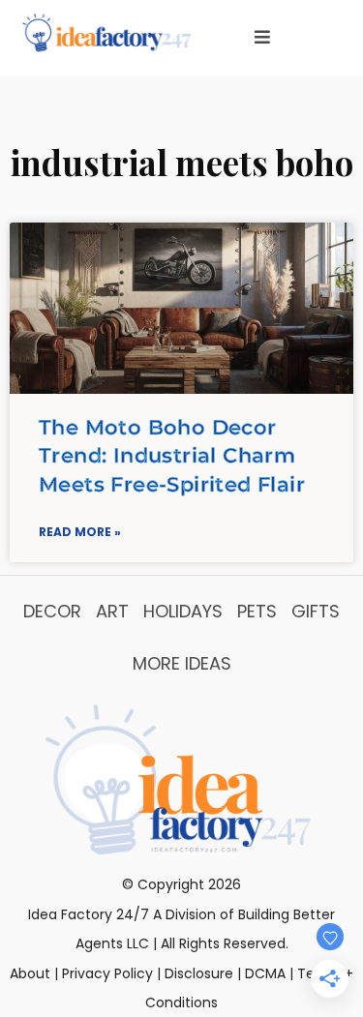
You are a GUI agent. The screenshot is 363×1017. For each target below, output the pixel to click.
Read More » (80, 531)
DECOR (52, 611)
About (30, 973)
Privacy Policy (107, 973)
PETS (257, 611)
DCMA (265, 973)
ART (112, 611)
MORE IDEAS (182, 663)
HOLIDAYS (183, 611)
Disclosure (199, 973)
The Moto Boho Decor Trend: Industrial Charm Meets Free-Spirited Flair (172, 455)
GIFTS (315, 611)
